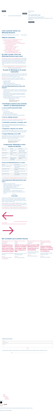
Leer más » (3, 256)
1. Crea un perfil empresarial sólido (10, 44)
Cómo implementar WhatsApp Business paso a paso (13, 52)
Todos (4, 394)
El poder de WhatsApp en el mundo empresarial (10, 40)
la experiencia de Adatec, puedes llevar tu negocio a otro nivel (12, 204)
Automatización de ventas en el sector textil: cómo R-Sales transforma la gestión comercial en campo (8, 248)
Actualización (5, 396)
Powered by (2, 404)
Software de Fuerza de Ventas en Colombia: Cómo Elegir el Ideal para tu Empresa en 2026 (21, 248)
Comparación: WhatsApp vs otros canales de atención (11, 50)
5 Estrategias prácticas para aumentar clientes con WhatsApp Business (14, 43)
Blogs (4, 395)
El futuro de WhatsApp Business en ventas (11, 51)
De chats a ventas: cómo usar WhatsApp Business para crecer (12, 39)
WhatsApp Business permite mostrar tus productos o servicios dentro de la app (14, 119)
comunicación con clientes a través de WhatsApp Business (12, 58)
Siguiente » (6, 258)
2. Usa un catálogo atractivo (9, 45)
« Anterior (3, 258)
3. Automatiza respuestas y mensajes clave (11, 46)
